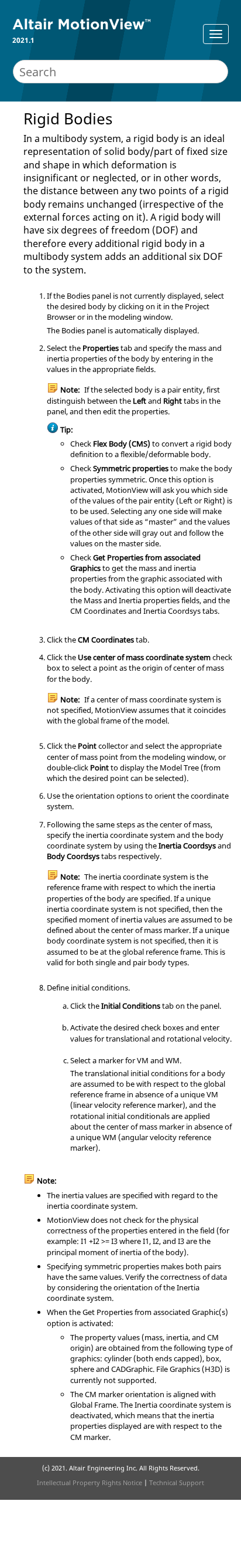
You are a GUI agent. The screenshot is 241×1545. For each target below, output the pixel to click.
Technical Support (176, 1482)
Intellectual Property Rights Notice (89, 1482)
